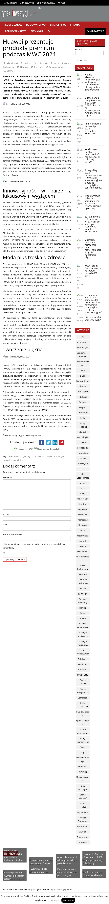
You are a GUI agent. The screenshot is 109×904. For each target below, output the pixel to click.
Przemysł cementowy (82, 625)
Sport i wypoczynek (82, 731)
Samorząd (82, 697)
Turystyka (82, 771)
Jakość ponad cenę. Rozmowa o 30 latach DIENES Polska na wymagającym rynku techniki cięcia (93, 106)
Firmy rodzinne (82, 425)
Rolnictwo (82, 664)
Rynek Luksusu (83, 682)
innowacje (39, 456)
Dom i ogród (83, 391)
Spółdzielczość (82, 714)
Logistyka (82, 509)
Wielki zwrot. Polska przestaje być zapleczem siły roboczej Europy (92, 155)
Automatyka (82, 347)
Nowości (24, 67)
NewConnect (83, 551)
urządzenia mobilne (13, 460)
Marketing (83, 519)
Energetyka (58, 24)
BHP (83, 370)
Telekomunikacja (82, 759)
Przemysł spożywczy (83, 634)
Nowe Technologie (82, 567)
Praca (82, 613)
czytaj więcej (53, 900)
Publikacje (83, 659)
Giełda (83, 442)
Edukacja (82, 397)
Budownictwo (36, 24)
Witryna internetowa (12, 534)
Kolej (82, 493)
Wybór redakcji (82, 805)
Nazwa (6, 514)
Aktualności (10, 2)
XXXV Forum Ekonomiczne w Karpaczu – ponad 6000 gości (93, 270)
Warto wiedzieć (83, 796)
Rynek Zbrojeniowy (83, 691)
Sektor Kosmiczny (83, 705)
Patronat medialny (82, 601)
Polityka (82, 607)
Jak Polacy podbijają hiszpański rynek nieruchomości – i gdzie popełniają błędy (93, 248)
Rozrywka (38, 67)
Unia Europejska (82, 788)
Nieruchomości (82, 558)
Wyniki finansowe (83, 819)
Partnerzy (82, 593)
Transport (82, 766)
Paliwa (83, 588)
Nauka (83, 546)
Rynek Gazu (82, 674)
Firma (82, 418)
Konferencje (42, 63)
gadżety (26, 456)
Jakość (83, 483)
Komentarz (8, 477)
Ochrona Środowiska (82, 581)
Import (82, 458)
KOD (83, 488)
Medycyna (83, 525)
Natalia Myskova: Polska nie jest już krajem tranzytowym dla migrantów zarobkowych (92, 82)
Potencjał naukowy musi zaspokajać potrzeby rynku (66, 872)
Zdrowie (11, 70)
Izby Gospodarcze (82, 476)
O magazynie (27, 2)
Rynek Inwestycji (58, 889)
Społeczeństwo (56, 67)
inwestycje (83, 463)
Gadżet (27, 63)
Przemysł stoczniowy (82, 643)
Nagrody (83, 541)
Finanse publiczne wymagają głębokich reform (14, 875)
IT (83, 469)
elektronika (14, 456)
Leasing (82, 504)
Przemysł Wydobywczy (83, 652)
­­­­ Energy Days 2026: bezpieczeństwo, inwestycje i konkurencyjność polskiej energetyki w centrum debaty (93, 179)
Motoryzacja (82, 535)
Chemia (75, 24)
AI (83, 337)
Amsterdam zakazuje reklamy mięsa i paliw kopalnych (67, 860)
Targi (82, 752)
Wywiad (82, 831)
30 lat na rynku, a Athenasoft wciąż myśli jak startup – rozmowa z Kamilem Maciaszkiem (93, 224)
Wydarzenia (82, 812)
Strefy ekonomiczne (82, 740)
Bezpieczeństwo (16, 31)
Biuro (82, 375)
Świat (82, 747)
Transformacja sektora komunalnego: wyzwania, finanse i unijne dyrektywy (93, 202)
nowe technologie (55, 456)
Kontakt (62, 2)
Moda (56, 63)
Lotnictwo (82, 514)
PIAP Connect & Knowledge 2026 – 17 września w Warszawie (93, 128)
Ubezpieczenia (82, 779)
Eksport (82, 407)
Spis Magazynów (46, 2)
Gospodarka (13, 24)
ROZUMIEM (68, 900)
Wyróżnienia (83, 826)
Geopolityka (82, 437)
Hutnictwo (83, 453)
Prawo (83, 618)
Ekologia (37, 31)
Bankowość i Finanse (83, 355)
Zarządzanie (83, 837)
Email (5, 524)
